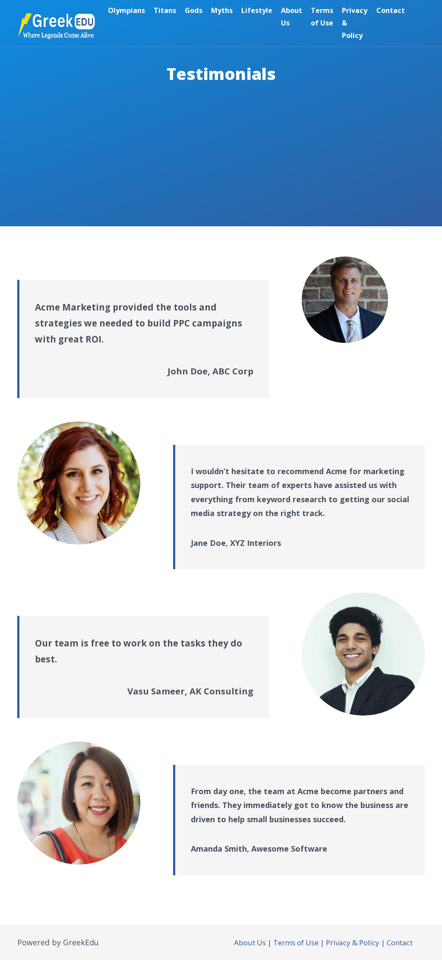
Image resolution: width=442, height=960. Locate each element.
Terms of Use (322, 17)
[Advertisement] (221, 165)
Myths (222, 10)
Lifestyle (256, 10)
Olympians (126, 10)
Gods (193, 10)
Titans (165, 10)
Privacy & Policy (354, 23)
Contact (390, 10)
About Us (291, 17)
